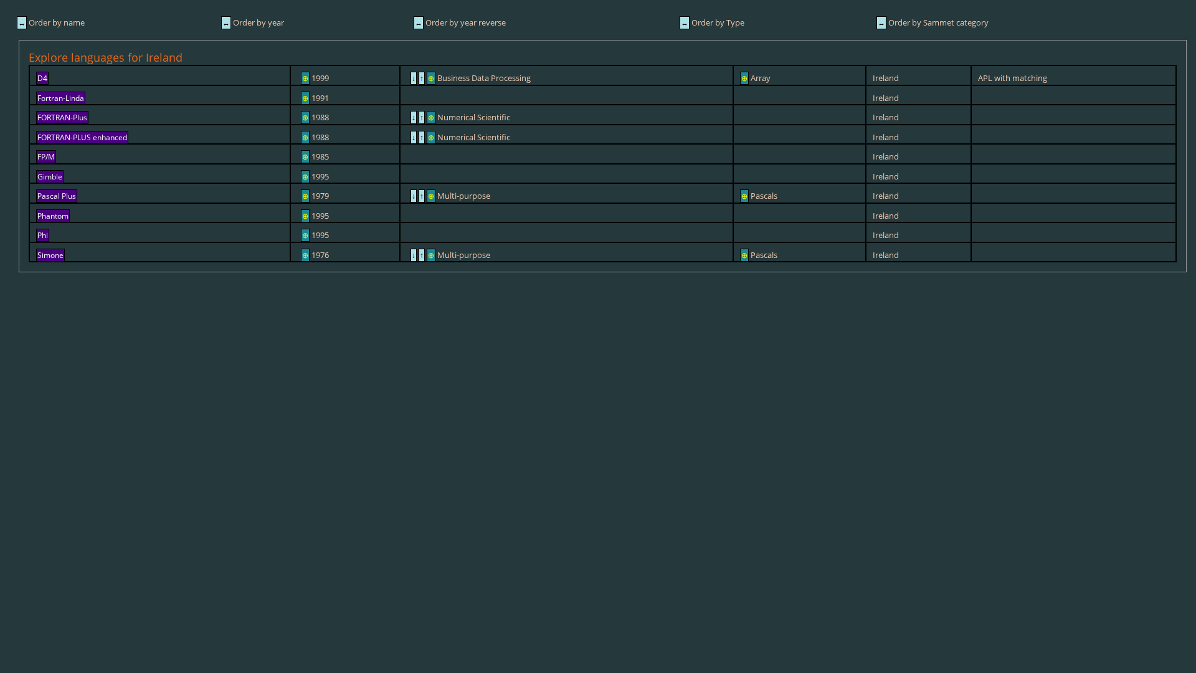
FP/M (46, 156)
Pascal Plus (56, 196)
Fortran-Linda (60, 98)
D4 (42, 78)
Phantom (53, 216)
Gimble (49, 176)
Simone (50, 255)
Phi (42, 235)
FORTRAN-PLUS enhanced (82, 137)
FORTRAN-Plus (62, 117)
